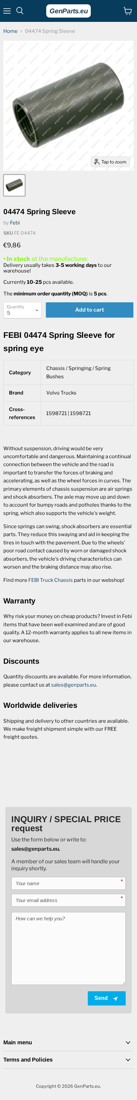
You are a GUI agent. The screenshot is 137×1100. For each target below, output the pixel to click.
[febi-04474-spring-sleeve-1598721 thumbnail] (14, 185)
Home (10, 31)
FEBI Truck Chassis (50, 580)
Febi (15, 223)
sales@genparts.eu (73, 685)
